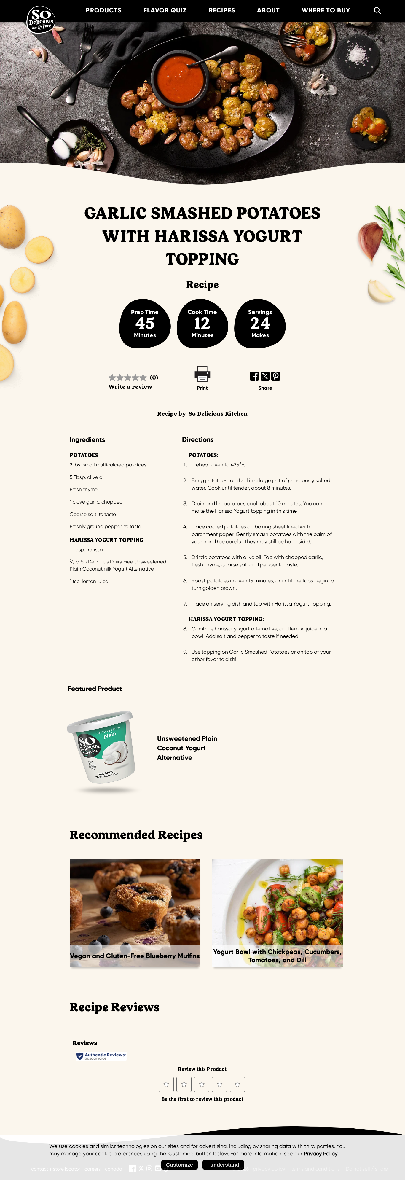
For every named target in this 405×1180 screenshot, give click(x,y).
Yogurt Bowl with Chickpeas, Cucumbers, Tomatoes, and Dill (277, 955)
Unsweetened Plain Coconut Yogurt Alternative (187, 748)
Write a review (130, 387)
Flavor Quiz (165, 10)
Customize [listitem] (179, 1165)
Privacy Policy (320, 1153)
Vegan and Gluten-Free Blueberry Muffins (135, 956)
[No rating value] (129, 377)
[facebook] (254, 376)
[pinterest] (275, 376)
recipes (222, 10)
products (104, 10)
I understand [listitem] (223, 1165)
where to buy (326, 10)
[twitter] (265, 376)
